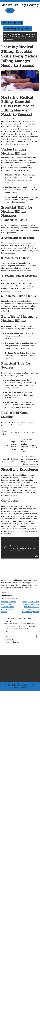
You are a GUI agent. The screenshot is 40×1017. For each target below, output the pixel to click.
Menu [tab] (10, 10)
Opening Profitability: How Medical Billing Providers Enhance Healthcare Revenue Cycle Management (30, 606)
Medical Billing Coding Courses (17, 28)
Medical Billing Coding (20, 5)
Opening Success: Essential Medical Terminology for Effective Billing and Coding (9, 606)
